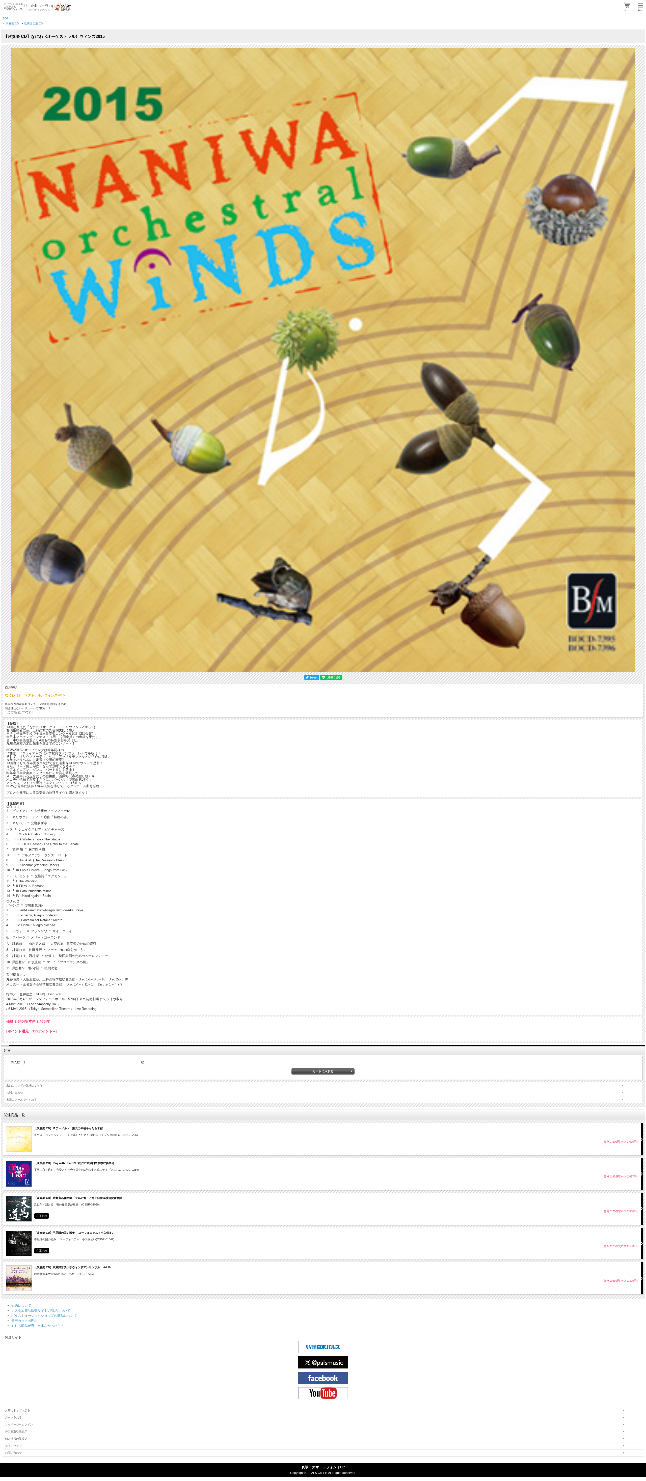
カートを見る (13, 1417)
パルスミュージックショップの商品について (44, 1316)
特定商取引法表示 (16, 1431)
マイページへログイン (19, 1424)
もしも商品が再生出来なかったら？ (37, 1326)
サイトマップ (13, 1445)
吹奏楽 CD (12, 23)
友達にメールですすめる (21, 1099)
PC (342, 1467)
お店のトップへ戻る (17, 1410)
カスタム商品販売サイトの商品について (40, 1310)
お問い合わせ (14, 1092)
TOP (6, 18)
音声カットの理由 (24, 1321)
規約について (21, 1305)
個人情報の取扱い (16, 1438)
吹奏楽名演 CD (33, 23)
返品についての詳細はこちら (24, 1085)
